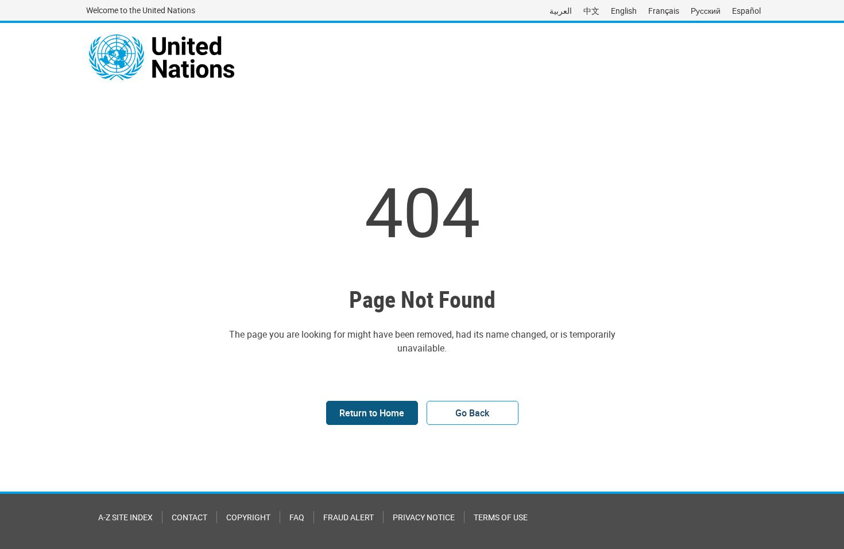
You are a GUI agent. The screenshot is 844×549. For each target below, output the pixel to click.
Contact (189, 517)
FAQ (296, 517)
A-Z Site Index (125, 517)
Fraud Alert (348, 517)
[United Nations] (161, 57)
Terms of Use (501, 517)
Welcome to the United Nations (140, 10)
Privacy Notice (424, 517)
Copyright (248, 517)
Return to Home (371, 413)
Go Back (472, 413)
